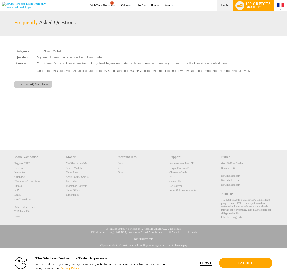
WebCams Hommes (102, 4)
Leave (206, 263)
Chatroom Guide (178, 172)
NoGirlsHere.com (230, 175)
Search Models (74, 168)
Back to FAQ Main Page (33, 84)
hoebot (155, 5)
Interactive (19, 172)
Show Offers (73, 190)
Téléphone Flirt (22, 211)
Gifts (120, 172)
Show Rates (72, 172)
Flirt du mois (73, 194)
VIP (16, 190)
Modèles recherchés (76, 163)
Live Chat (19, 168)
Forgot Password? (179, 168)
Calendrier (19, 176)
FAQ (172, 176)
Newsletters (175, 185)
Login (225, 5)
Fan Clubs (71, 181)
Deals (17, 216)
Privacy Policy (69, 268)
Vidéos (125, 5)
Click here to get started (233, 217)
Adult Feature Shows (77, 176)
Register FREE (22, 163)
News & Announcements (182, 190)
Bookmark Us (228, 168)
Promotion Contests (76, 185)
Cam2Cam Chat (22, 199)
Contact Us (175, 181)
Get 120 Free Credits (232, 163)
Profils (142, 5)
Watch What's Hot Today (27, 181)
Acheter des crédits (24, 207)
